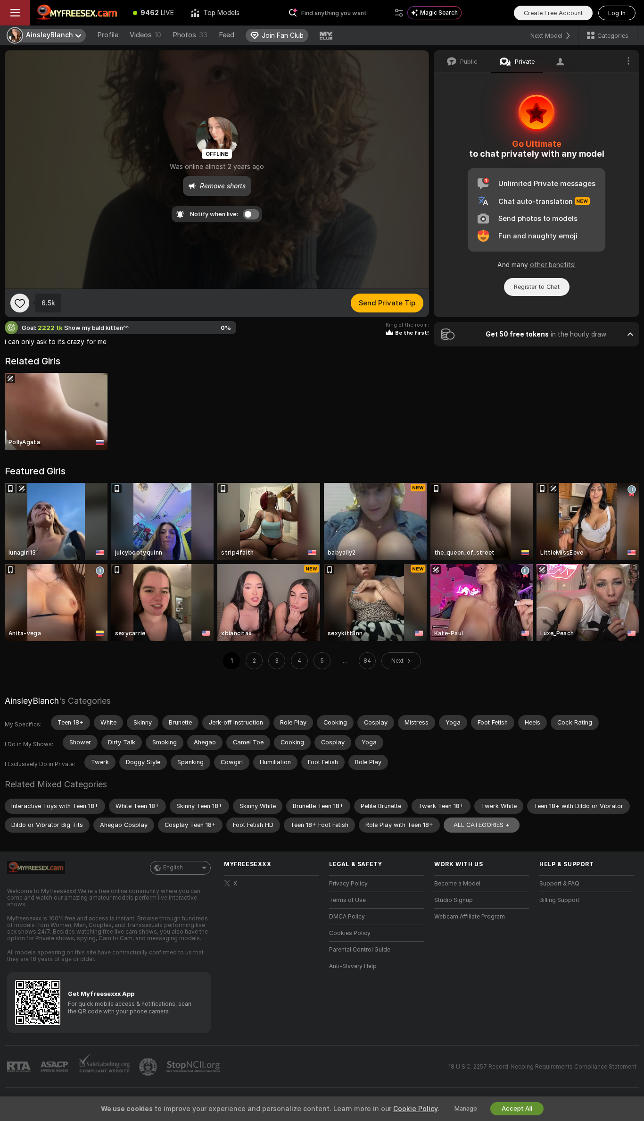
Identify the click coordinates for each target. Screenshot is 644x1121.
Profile (107, 35)
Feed (226, 35)
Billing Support (559, 900)
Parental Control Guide (359, 949)
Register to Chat (537, 286)
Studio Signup (453, 900)
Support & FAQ (559, 883)
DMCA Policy (347, 916)
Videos (145, 35)
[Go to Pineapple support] (149, 1067)
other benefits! (553, 265)
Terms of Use (347, 900)
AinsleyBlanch (32, 701)
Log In (617, 13)
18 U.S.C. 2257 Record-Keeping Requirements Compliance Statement (542, 1066)
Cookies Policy (350, 933)
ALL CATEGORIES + (482, 824)
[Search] (398, 12)
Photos (190, 35)
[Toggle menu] (15, 12)
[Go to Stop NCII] (194, 1066)
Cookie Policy (415, 1109)
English (173, 867)
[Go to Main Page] (77, 12)
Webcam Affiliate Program (469, 916)
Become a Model (457, 883)
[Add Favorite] (19, 303)
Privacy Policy (348, 883)
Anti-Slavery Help (353, 966)
